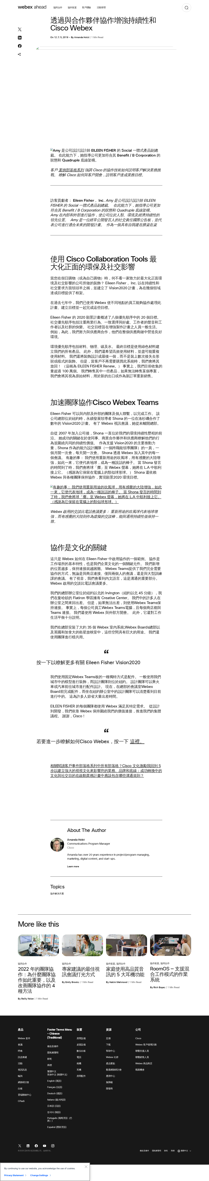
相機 (79, 1063)
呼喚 (20, 1051)
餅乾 (49, 1059)
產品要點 (110, 1063)
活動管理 (101, 7)
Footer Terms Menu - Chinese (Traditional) (59, 1034)
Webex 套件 (24, 1038)
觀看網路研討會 (114, 1070)
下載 (108, 1045)
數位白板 (81, 1051)
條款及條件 (52, 1046)
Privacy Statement (14, 1175)
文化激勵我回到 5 (146, 766)
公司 (138, 1030)
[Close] (86, 1166)
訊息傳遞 (22, 1057)
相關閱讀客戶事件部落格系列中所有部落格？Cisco (90, 766)
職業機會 (139, 1070)
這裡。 (137, 741)
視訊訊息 (22, 1070)
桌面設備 (81, 1045)
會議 (20, 1045)
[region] (45, 1172)
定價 (108, 1038)
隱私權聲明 (52, 1053)
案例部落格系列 (71, 170)
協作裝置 (72, 7)
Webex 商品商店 (143, 1063)
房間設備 (81, 1038)
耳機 (79, 1070)
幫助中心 (110, 1051)
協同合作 (57, 7)
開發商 (109, 1088)
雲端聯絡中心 (24, 1095)
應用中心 (110, 1076)
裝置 (79, 1030)
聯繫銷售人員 (142, 1057)
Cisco (138, 1038)
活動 (20, 1063)
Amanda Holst (81, 37)
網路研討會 (23, 1082)
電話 (79, 1057)
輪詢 (20, 1076)
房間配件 (81, 1076)
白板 (20, 1088)
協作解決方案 (57, 894)
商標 (49, 1065)
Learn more (73, 866)
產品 (20, 1030)
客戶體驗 (86, 7)
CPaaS (21, 1101)
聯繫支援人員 (142, 1051)
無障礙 (109, 1082)
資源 (108, 1030)
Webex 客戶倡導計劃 (146, 1045)
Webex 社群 (112, 1057)
